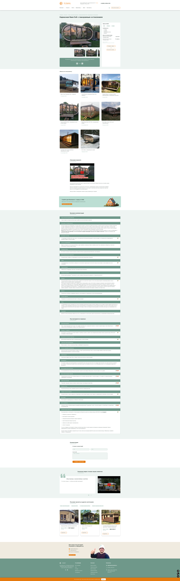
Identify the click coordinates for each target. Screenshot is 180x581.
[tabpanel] (90, 484)
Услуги (68, 7)
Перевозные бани (94, 572)
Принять (103, 579)
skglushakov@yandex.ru (112, 565)
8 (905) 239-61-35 (105, 3)
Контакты (89, 7)
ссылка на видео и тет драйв (98, 376)
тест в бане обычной (80, 327)
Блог (84, 7)
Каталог (62, 7)
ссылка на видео (96, 238)
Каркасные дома (94, 567)
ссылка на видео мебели (71, 246)
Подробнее (63, 532)
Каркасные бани (94, 570)
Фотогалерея (77, 565)
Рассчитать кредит (110, 49)
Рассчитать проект (115, 7)
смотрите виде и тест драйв (99, 370)
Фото (73, 7)
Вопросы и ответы (78, 570)
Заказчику (78, 7)
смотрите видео (71, 239)
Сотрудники (77, 572)
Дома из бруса (93, 565)
